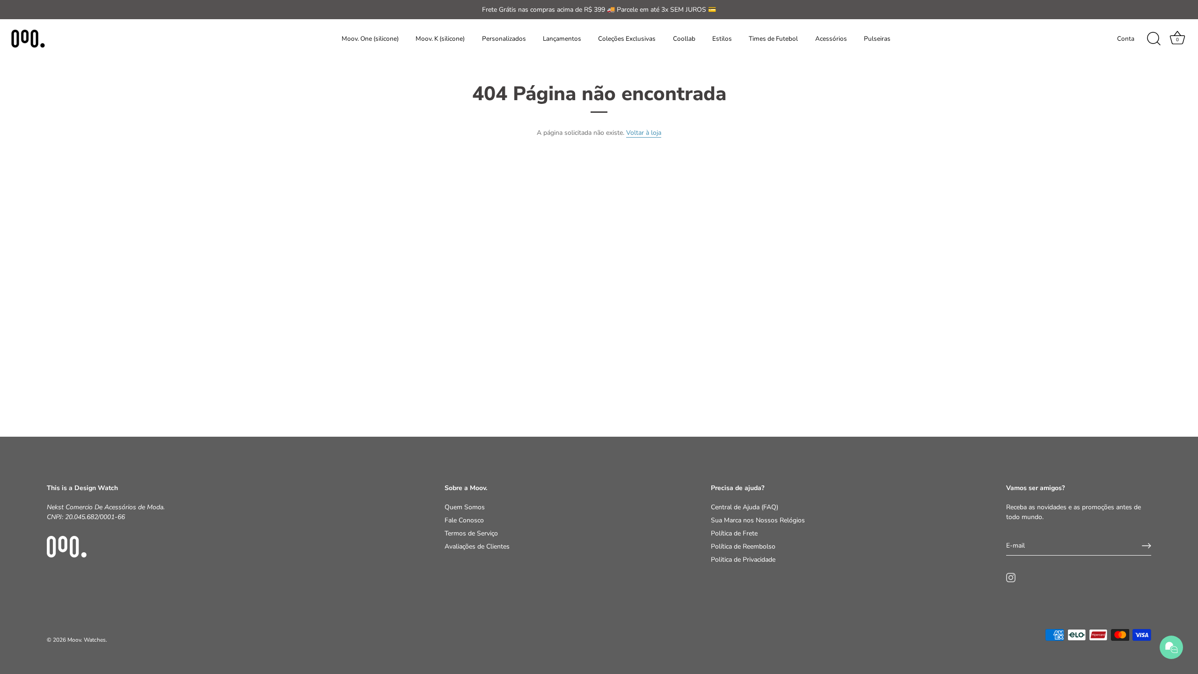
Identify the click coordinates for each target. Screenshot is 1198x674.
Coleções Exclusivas (627, 38)
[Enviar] (1146, 545)
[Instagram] (1010, 576)
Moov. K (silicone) (440, 38)
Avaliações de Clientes (477, 546)
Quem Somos (465, 507)
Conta (1125, 38)
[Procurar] (1153, 39)
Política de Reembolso (743, 546)
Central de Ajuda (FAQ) (744, 507)
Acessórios (831, 38)
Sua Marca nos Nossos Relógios (758, 520)
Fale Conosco (464, 520)
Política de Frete (734, 533)
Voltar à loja (643, 132)
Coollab (684, 38)
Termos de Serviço (471, 533)
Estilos (722, 38)
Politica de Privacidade (743, 559)
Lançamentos (562, 38)
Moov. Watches (86, 640)
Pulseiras (877, 38)
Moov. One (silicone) (370, 38)
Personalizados (504, 38)
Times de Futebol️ (773, 38)
